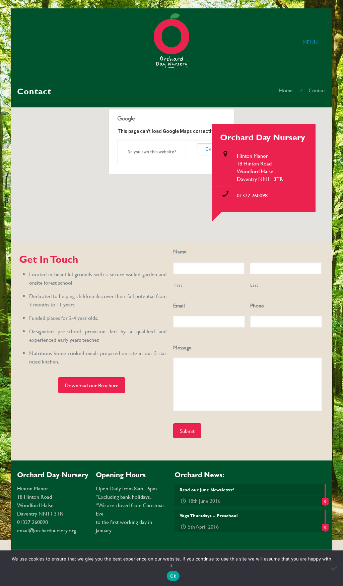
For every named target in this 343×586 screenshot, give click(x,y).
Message (182, 347)
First (178, 285)
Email (179, 305)
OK (208, 149)
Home (286, 90)
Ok (173, 576)
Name (180, 251)
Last (254, 285)
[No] (334, 568)
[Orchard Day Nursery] (171, 42)
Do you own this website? (152, 152)
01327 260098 (252, 195)
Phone (257, 305)
